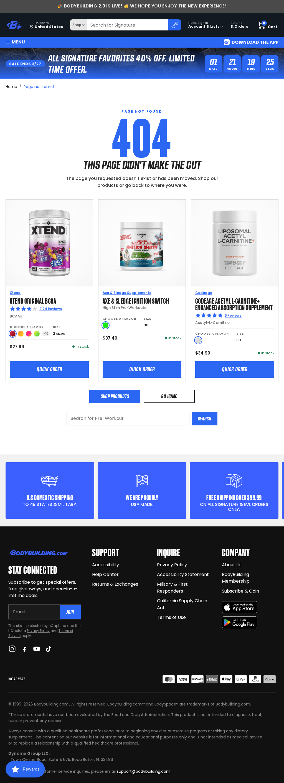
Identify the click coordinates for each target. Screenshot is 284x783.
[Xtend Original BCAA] (49, 243)
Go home (169, 396)
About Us (232, 565)
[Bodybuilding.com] (14, 25)
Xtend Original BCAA (33, 300)
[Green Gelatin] (105, 325)
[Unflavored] (198, 340)
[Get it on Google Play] (239, 622)
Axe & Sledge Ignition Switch (136, 300)
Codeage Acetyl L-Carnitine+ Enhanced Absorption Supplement (234, 304)
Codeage (203, 292)
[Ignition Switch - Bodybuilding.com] (142, 243)
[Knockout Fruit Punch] (29, 334)
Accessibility (105, 565)
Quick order (49, 369)
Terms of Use (171, 617)
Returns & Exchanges (115, 584)
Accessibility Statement (183, 574)
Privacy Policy (38, 630)
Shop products (115, 396)
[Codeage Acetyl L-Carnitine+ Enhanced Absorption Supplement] (234, 243)
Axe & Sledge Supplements (127, 292)
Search (204, 419)
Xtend (15, 292)
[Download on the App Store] (239, 607)
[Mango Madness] (21, 334)
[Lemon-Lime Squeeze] (37, 334)
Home (11, 86)
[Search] (174, 24)
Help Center (105, 574)
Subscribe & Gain (240, 591)
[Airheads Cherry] (13, 334)
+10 (45, 334)
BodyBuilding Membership (236, 578)
